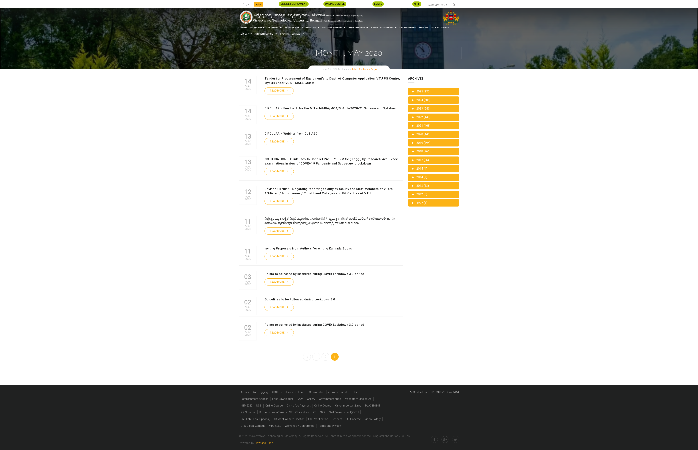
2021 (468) (421, 125)
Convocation (316, 392)
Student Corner (264, 34)
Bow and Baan (264, 443)
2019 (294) (421, 142)
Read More (277, 90)
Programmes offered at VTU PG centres (284, 412)
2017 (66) (420, 160)
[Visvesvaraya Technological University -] (301, 17)
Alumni (245, 392)
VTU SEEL (423, 27)
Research (290, 27)
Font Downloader (282, 399)
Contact (297, 34)
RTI (314, 412)
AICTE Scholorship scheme (288, 392)
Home (244, 27)
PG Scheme (248, 412)
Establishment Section (254, 399)
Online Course (322, 405)
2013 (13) (420, 185)
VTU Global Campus (253, 425)
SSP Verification (318, 419)
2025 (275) (421, 91)
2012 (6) (419, 194)
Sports (284, 34)
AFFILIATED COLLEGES (382, 27)
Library (245, 34)
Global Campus (440, 27)
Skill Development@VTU (344, 412)
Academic (273, 27)
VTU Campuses (356, 27)
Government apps (330, 399)
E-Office (355, 392)
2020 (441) (421, 134)
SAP (322, 412)
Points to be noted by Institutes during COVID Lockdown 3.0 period (314, 274)
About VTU (256, 27)
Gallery (311, 399)
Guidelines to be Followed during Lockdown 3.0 (299, 299)
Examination (309, 27)
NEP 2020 (246, 405)
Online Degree (408, 27)
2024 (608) (421, 100)
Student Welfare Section (289, 419)
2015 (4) (419, 168)
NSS (259, 405)
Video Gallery (373, 419)
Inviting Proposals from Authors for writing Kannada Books (308, 248)
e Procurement (337, 392)
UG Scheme (353, 419)
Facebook (434, 439)
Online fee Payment (298, 405)
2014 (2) (419, 177)
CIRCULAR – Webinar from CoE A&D (291, 133)
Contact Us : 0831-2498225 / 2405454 (435, 392)
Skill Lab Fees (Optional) (255, 419)
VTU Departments (332, 27)
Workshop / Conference (299, 425)
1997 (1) (419, 203)
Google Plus (445, 439)
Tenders (337, 419)
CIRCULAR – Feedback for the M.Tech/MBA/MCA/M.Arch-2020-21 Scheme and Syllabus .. (331, 108)
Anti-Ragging (260, 392)
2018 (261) (421, 151)
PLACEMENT (372, 405)
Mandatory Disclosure (358, 399)
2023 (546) (421, 108)
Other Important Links (348, 405)
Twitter (455, 439)
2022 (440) (421, 117)
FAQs (300, 399)
